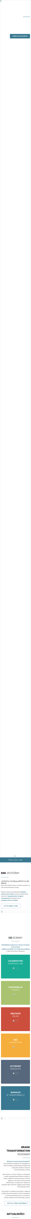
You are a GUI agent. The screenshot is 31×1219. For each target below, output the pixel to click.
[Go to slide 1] (13, 856)
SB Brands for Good (12, 2)
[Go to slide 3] (16, 856)
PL (29, 2)
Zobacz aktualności (19, 36)
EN (27, 2)
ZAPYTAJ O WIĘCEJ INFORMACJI (17, 1203)
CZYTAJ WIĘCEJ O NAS (11, 906)
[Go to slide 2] (14, 856)
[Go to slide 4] (17, 856)
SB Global (3, 2)
